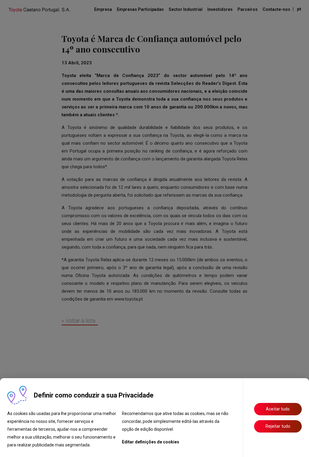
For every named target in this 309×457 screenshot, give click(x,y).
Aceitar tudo (278, 409)
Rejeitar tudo (278, 426)
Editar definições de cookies (150, 441)
